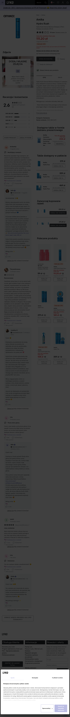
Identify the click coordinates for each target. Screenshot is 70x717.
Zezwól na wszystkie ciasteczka (61, 708)
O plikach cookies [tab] (57, 678)
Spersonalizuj (46, 708)
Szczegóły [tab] (35, 678)
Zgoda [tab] (13, 678)
